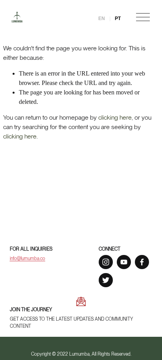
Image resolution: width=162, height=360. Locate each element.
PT (117, 18)
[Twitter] (106, 280)
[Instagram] (106, 262)
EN (102, 18)
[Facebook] (142, 262)
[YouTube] (124, 262)
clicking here (115, 117)
